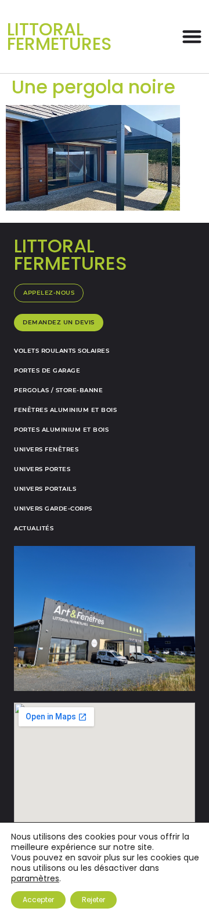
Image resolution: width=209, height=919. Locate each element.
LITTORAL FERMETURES (59, 36)
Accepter (38, 899)
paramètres (35, 878)
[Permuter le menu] (192, 36)
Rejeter (93, 899)
